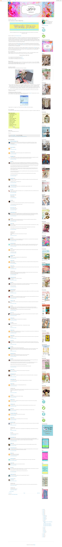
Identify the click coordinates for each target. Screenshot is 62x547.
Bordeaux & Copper (12, 121)
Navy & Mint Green (12, 122)
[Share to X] (20, 135)
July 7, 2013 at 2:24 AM (13, 450)
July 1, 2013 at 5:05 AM (13, 197)
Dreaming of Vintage (13, 413)
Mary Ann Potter (12, 207)
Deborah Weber (12, 379)
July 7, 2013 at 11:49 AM (13, 460)
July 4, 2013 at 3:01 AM (13, 356)
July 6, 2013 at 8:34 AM (13, 415)
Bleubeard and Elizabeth (13, 141)
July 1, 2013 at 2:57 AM (13, 182)
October (44, 517)
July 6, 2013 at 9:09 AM (13, 419)
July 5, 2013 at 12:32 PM (13, 392)
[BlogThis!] (19, 135)
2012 (43, 533)
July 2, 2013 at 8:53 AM (13, 310)
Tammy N (11, 369)
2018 (43, 509)
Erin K (11, 467)
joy (10, 248)
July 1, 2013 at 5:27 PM (13, 258)
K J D (11, 322)
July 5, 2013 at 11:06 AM (13, 381)
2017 (43, 510)
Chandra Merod (12, 277)
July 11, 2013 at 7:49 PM (13, 485)
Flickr (35, 47)
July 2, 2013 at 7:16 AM (13, 303)
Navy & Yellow (11, 123)
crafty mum (12, 151)
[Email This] (18, 135)
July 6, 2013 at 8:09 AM (13, 410)
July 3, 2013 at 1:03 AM (13, 327)
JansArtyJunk (12, 289)
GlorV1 (11, 312)
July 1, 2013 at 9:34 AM (13, 229)
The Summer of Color (18, 35)
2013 (43, 514)
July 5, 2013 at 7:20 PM (13, 401)
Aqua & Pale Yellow (12, 119)
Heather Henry (12, 474)
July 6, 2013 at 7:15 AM (13, 406)
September (44, 518)
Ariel (11, 346)
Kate (11, 432)
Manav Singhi (12, 147)
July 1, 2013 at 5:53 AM (13, 205)
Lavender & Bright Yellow (13, 118)
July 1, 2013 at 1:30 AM (13, 149)
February (44, 531)
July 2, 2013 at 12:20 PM (13, 315)
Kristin (11, 340)
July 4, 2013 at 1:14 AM (13, 344)
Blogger (34, 544)
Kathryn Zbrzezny (12, 212)
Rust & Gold (11, 117)
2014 (43, 513)
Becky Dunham (12, 437)
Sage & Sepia (11, 116)
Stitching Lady (12, 353)
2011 (43, 534)
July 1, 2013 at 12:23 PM (13, 235)
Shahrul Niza (12, 178)
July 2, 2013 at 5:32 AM (13, 298)
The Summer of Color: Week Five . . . (47, 524)
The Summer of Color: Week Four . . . (47, 525)
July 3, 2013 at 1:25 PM (13, 338)
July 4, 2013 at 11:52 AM (13, 371)
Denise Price (12, 422)
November (44, 516)
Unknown (11, 260)
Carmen (11, 223)
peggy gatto (11, 255)
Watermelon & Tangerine (13, 120)
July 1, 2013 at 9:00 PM (13, 268)
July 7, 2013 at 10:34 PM (13, 476)
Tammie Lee (12, 300)
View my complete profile (45, 25)
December (44, 515)
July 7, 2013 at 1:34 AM (13, 445)
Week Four (25, 136)
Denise (11, 408)
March (44, 530)
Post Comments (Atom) (14, 494)
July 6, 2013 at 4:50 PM (13, 430)
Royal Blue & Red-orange (13, 124)
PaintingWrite (12, 156)
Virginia (11, 443)
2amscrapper (12, 478)
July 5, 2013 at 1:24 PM (13, 397)
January (44, 532)
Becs (11, 189)
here (26, 48)
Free (11, 136)
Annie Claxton (12, 243)
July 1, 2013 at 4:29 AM (13, 192)
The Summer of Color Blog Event (20, 136)
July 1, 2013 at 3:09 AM (13, 187)
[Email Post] (17, 135)
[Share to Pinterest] (21, 135)
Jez (10, 218)
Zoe (10, 200)
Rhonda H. (11, 399)
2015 (43, 512)
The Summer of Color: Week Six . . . (47, 523)
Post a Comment (12, 491)
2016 (43, 511)
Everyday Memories (25, 105)
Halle (11, 295)
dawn (11, 161)
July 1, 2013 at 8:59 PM (13, 263)
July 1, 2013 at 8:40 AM (13, 221)
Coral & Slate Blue (12, 115)
